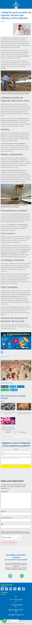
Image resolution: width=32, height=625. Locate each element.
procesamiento (16, 214)
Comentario (5, 491)
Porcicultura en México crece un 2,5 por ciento (8, 413)
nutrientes (16, 161)
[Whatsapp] (22, 576)
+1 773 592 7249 (16, 599)
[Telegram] (10, 576)
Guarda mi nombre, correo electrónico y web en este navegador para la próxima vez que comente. (15, 532)
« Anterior (8, 432)
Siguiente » (24, 432)
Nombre (4, 511)
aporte (2, 309)
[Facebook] (2, 589)
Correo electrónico (7, 517)
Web (2, 524)
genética (26, 52)
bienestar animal (12, 280)
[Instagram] (19, 589)
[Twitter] (6, 589)
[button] (16, 8)
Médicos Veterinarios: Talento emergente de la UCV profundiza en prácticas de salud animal (8, 428)
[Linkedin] (15, 589)
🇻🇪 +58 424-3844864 (16, 605)
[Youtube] (10, 589)
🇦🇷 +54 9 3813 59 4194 (16, 610)
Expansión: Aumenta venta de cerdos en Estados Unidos (24, 413)
